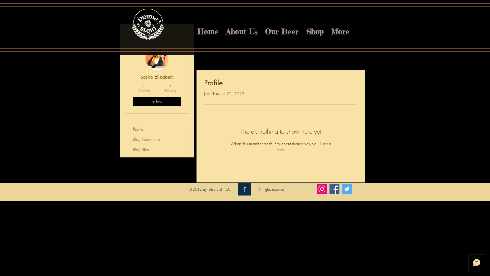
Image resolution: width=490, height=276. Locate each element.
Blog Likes (141, 149)
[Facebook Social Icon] (334, 189)
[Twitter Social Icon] (347, 189)
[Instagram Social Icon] (322, 189)
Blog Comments (146, 139)
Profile (138, 129)
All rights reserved (271, 189)
